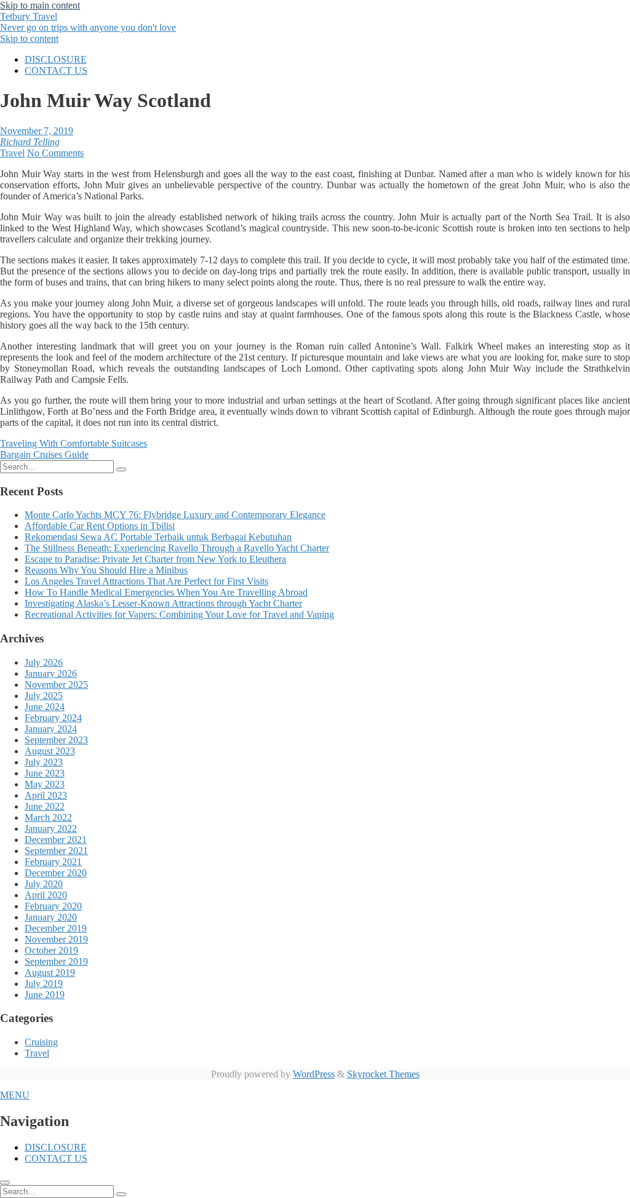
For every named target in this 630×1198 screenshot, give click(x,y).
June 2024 (45, 706)
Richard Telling (30, 142)
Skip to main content (40, 5)
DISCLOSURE (56, 59)
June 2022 (45, 806)
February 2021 (53, 862)
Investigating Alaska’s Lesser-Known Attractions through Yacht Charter (163, 603)
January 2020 (51, 917)
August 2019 (50, 972)
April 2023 (46, 795)
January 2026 (51, 673)
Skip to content (29, 38)
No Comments (55, 153)
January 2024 (51, 729)
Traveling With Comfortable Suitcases (73, 443)
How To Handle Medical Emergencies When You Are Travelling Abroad (166, 592)
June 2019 (45, 994)
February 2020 (53, 906)
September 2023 (56, 740)
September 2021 (56, 850)
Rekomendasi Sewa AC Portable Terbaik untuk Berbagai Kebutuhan (158, 537)
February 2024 (53, 718)
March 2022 (48, 817)
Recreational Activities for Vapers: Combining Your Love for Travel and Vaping (179, 614)
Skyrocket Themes (383, 1074)
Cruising (41, 1042)
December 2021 (56, 839)
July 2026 (44, 662)
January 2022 (51, 828)
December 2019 (56, 928)
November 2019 (56, 939)
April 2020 (46, 895)
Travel (12, 153)
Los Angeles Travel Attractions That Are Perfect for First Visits (146, 581)
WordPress (314, 1074)
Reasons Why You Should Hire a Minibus (106, 570)
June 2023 (45, 773)
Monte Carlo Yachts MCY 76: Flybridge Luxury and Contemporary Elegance (175, 514)
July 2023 (44, 762)
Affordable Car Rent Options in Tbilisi (100, 526)
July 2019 (44, 983)
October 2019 (51, 950)
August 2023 (50, 751)
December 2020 (56, 873)
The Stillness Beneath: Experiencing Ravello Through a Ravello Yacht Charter (177, 548)
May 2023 (45, 784)
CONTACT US (56, 70)
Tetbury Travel (88, 22)
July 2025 (44, 695)
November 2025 (56, 684)
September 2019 (56, 961)
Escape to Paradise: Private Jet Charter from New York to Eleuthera (155, 559)
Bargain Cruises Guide (44, 454)
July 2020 (44, 884)
